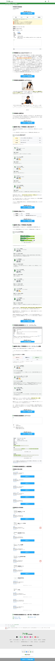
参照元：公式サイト (40, 335)
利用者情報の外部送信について (25, 641)
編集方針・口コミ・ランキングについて (27, 639)
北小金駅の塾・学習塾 (17, 618)
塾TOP (6, 4)
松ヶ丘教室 (14, 592)
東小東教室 (14, 599)
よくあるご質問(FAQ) (42, 641)
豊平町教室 (14, 499)
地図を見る (15, 474)
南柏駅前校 (14, 559)
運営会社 (32, 641)
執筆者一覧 (35, 639)
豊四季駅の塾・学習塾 (32, 617)
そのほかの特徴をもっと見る (27, 451)
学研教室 (18, 32)
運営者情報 (43, 639)
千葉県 (8, 4)
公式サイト (27, 476)
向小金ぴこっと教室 (16, 492)
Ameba (24, 651)
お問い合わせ (36, 641)
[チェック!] (41, 528)
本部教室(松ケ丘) (15, 581)
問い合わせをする (15, 462)
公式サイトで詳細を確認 (27, 13)
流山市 (10, 4)
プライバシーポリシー (17, 641)
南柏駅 (12, 4)
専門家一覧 (39, 639)
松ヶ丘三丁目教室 (15, 472)
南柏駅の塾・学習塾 (17, 617)
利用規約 (11, 641)
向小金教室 (14, 485)
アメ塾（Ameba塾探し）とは (17, 639)
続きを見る (27, 109)
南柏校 (14, 514)
